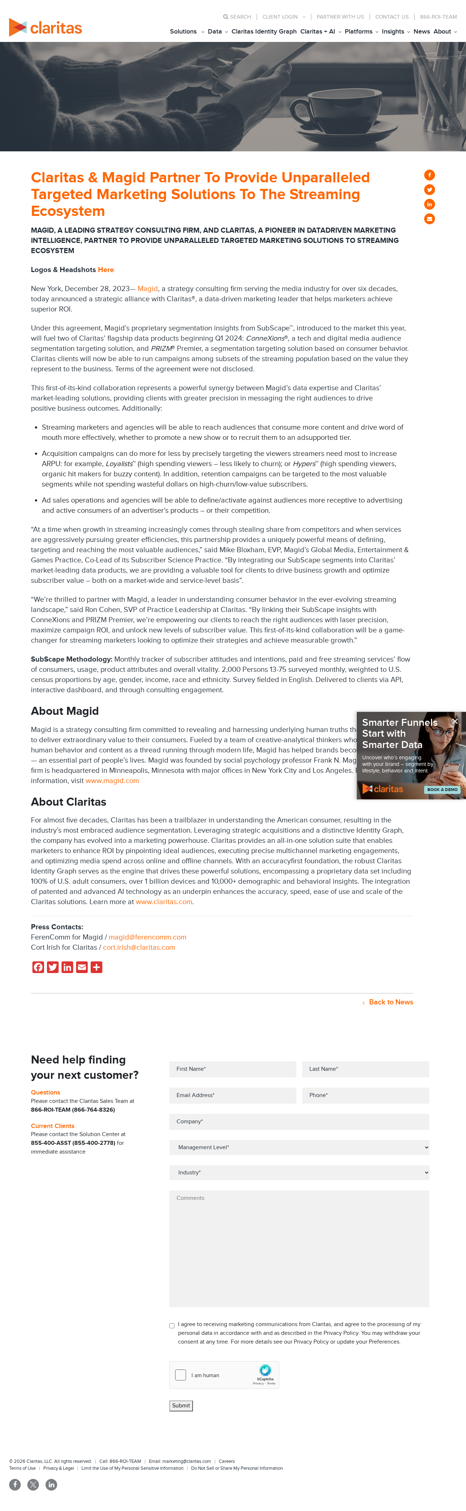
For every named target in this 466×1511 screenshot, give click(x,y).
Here (106, 270)
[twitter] (429, 189)
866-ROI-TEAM (438, 17)
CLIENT (280, 17)
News (422, 31)
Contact (392, 17)
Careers (227, 1461)
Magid (148, 288)
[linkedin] (429, 204)
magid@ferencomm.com (147, 937)
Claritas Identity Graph (264, 31)
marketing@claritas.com (186, 1461)
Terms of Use (22, 1468)
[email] (429, 218)
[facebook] (429, 175)
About (442, 31)
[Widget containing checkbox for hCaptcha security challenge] (224, 1375)
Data (215, 31)
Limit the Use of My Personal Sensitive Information (132, 1468)
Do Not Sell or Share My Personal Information (237, 1468)
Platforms (358, 31)
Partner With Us (340, 17)
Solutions (183, 31)
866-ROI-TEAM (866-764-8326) (73, 1110)
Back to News (390, 1002)
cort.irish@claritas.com (139, 947)
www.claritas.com (164, 902)
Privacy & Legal (58, 1468)
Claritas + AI (317, 31)
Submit (181, 1405)
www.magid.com (112, 780)
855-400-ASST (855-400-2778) (73, 1143)
